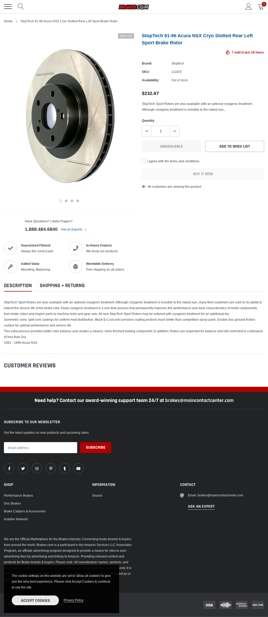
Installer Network (16, 519)
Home (8, 21)
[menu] (8, 6)
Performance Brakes (18, 495)
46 (149, 187)
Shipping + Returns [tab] (62, 285)
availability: (150, 80)
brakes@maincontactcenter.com (199, 400)
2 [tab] (66, 201)
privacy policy (73, 600)
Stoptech (177, 63)
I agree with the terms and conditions (173, 161)
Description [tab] (18, 285)
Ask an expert (201, 506)
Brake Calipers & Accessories (25, 511)
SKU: (146, 72)
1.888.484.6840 (41, 229)
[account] (248, 6)
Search (97, 495)
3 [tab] (72, 201)
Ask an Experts (72, 229)
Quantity (148, 120)
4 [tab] (77, 201)
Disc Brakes (12, 503)
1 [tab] (60, 201)
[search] (21, 6)
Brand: (147, 63)
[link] (9, 468)
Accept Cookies (35, 600)
